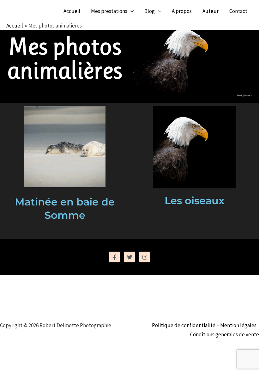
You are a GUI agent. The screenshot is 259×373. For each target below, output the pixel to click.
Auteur (210, 11)
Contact (238, 11)
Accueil (71, 11)
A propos (182, 11)
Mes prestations (109, 11)
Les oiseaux (194, 200)
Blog (149, 11)
